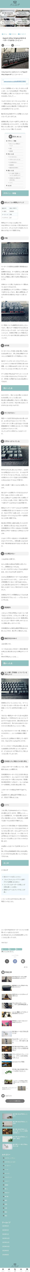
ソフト (11, 182)
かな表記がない (13, 162)
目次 (14, 136)
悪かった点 (11, 170)
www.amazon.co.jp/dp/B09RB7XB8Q (15, 81)
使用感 (11, 151)
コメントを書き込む (15, 1101)
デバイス (13, 949)
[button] (23, 961)
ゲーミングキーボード (8, 951)
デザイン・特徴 (12, 141)
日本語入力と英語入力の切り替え (14, 179)
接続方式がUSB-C (13, 167)
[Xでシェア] (7, 961)
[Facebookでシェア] (15, 961)
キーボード (5, 949)
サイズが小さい (13, 157)
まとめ (9, 185)
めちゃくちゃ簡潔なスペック (14, 144)
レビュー (20, 949)
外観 (10, 148)
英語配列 (11, 165)
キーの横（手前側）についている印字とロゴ (14, 174)
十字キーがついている (14, 159)
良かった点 (11, 154)
